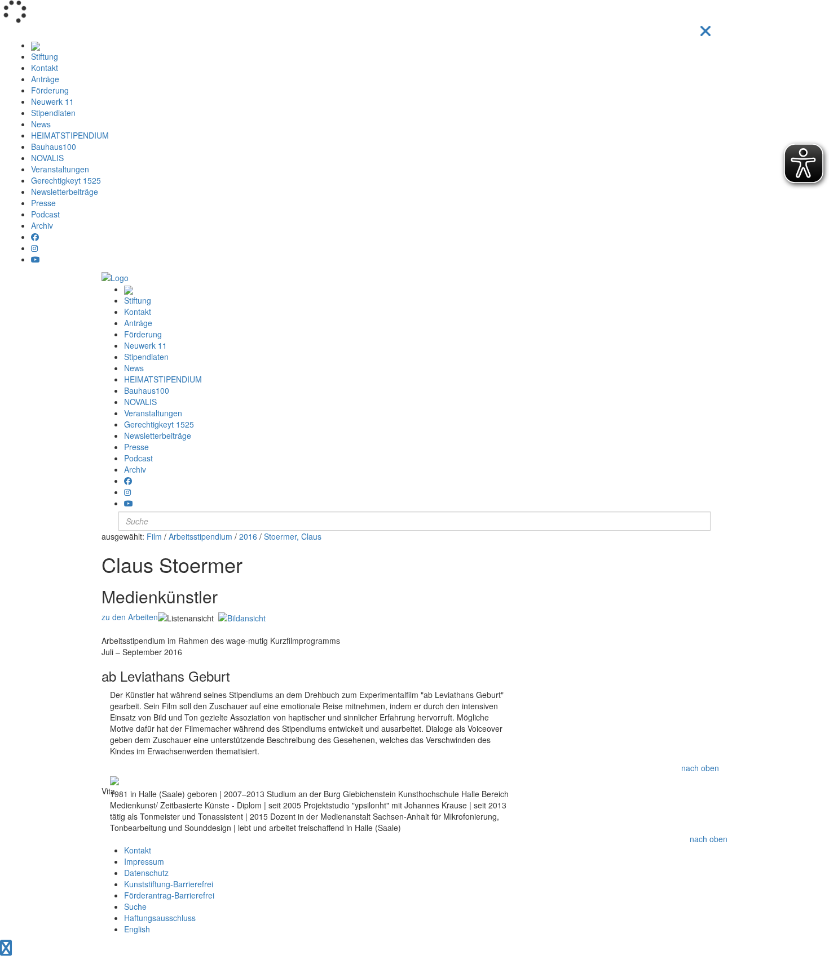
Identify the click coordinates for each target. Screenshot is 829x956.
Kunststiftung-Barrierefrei (168, 884)
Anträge (45, 79)
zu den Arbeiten (130, 616)
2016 (248, 536)
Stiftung (44, 56)
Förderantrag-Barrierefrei (169, 895)
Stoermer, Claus (292, 536)
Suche (135, 906)
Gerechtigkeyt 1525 (66, 180)
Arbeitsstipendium (200, 536)
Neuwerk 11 (52, 101)
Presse (43, 202)
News (41, 124)
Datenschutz (146, 872)
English (137, 929)
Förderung (50, 90)
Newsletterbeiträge (64, 191)
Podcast (45, 214)
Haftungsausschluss (160, 917)
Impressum (144, 861)
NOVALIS (47, 157)
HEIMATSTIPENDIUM (70, 135)
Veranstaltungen (60, 169)
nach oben (700, 767)
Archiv (42, 225)
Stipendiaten (53, 112)
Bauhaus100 (53, 146)
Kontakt (44, 67)
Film (154, 536)
